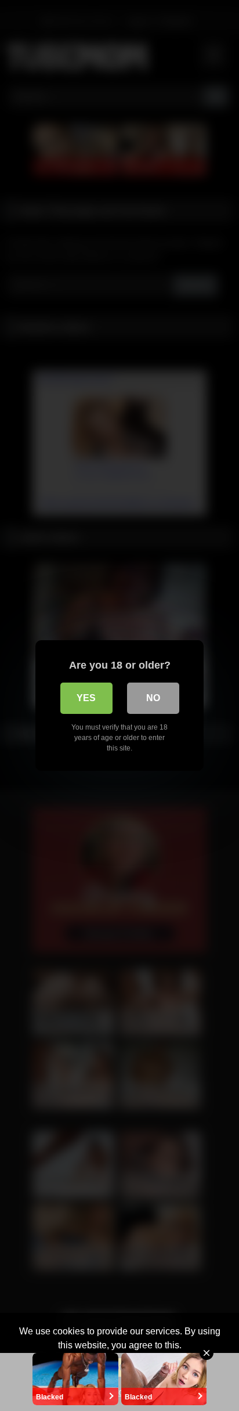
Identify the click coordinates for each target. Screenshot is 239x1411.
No (153, 698)
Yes (86, 698)
